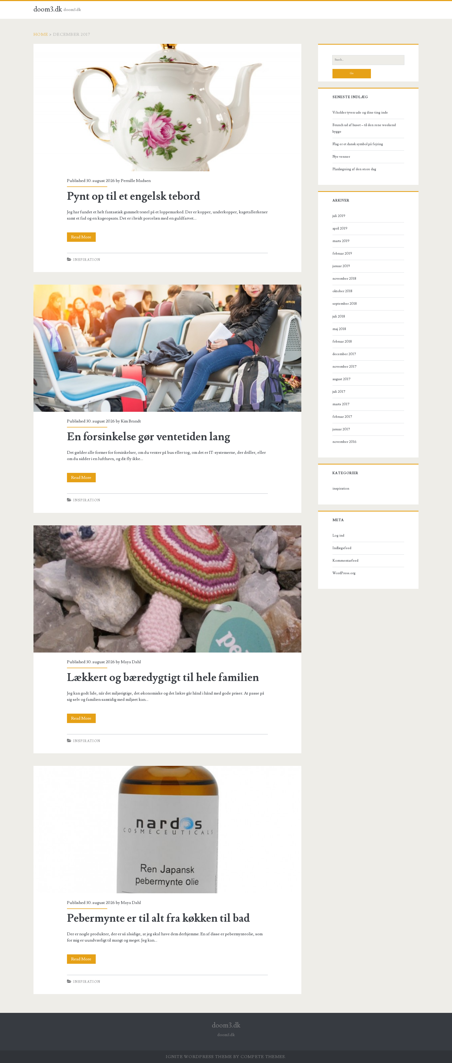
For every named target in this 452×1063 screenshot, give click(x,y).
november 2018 (344, 279)
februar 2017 (342, 417)
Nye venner (341, 157)
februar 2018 (342, 341)
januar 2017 (341, 429)
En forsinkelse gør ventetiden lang (167, 348)
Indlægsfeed (341, 548)
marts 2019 (340, 241)
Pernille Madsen (136, 180)
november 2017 (344, 367)
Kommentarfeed (345, 561)
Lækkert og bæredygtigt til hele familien (167, 589)
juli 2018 (338, 316)
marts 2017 (340, 404)
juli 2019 (338, 216)
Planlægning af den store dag (354, 169)
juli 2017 (338, 392)
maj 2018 (339, 329)
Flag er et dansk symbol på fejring (357, 144)
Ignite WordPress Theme (199, 1056)
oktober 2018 (342, 291)
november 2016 (344, 442)
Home (40, 34)
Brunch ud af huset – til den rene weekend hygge (364, 128)
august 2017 (341, 379)
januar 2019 (341, 266)
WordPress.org (343, 573)
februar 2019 (342, 253)
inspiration (86, 260)
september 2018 (344, 304)
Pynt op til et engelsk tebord (167, 107)
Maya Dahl (131, 662)
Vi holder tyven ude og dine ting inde (360, 112)
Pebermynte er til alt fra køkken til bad (167, 829)
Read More (83, 238)
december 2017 (344, 354)
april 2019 (339, 228)
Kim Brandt (131, 421)
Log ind (338, 535)
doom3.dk (47, 9)
